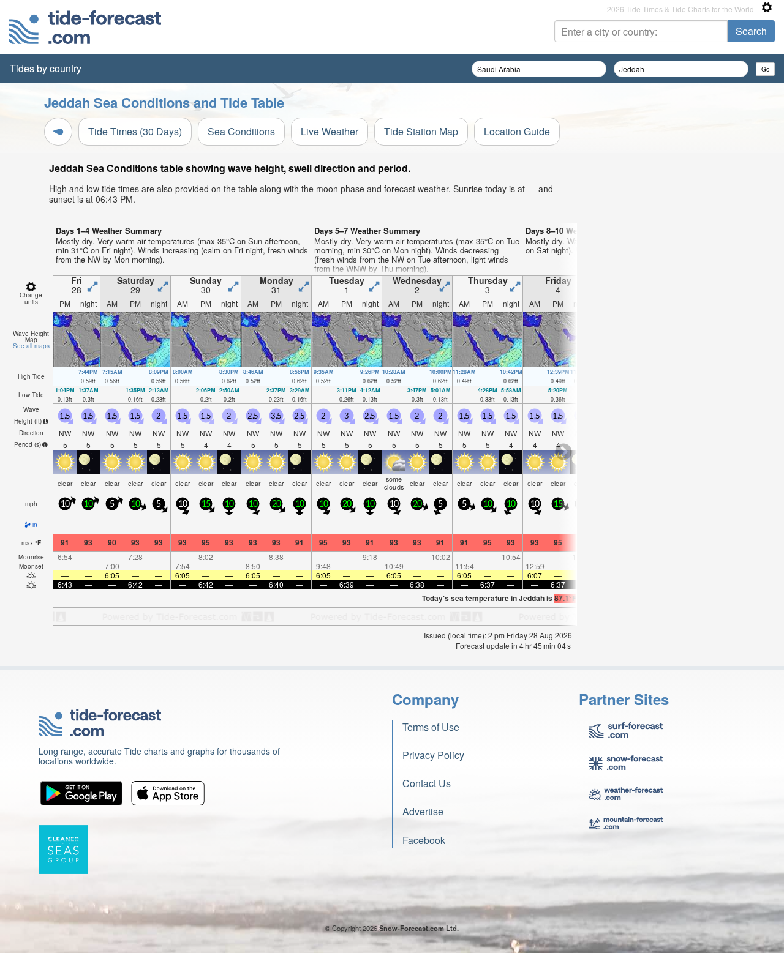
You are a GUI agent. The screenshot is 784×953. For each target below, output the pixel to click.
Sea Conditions (241, 131)
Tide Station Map (421, 131)
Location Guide (517, 131)
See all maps (31, 346)
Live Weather (329, 131)
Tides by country (45, 68)
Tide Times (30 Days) (135, 131)
